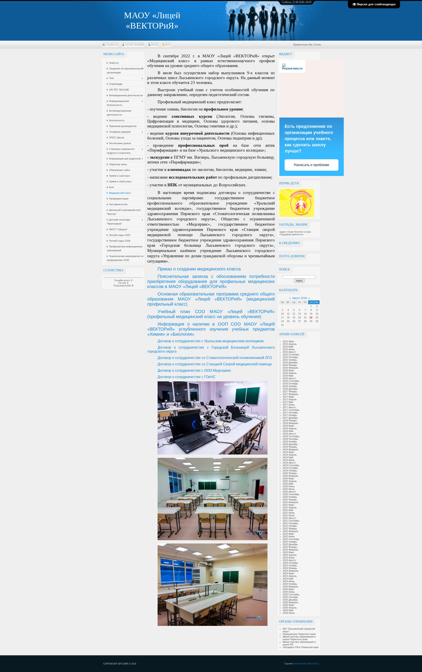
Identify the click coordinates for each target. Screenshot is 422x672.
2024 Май (288, 578)
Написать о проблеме (311, 165)
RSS (168, 44)
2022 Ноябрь (290, 541)
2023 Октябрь (290, 563)
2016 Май (288, 375)
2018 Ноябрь (290, 441)
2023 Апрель (290, 555)
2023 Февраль (290, 549)
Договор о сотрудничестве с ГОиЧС (187, 377)
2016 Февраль (290, 367)
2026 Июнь (289, 613)
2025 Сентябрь (291, 594)
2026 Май (288, 610)
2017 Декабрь (290, 418)
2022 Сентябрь (291, 539)
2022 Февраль (290, 531)
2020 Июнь (289, 486)
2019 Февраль (290, 449)
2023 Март (288, 552)
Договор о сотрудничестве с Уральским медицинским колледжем (211, 341)
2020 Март (288, 478)
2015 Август (289, 352)
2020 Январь (290, 473)
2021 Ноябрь (290, 526)
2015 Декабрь (290, 362)
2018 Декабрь (290, 444)
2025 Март (288, 589)
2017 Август (289, 407)
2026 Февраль (290, 602)
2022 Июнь (289, 536)
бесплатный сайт (302, 663)
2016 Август (289, 378)
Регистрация (134, 44)
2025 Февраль (290, 586)
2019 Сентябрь (291, 465)
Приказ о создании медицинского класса (199, 268)
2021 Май (288, 510)
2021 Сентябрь (291, 520)
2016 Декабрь (290, 389)
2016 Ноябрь (290, 386)
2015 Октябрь (290, 357)
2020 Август (289, 491)
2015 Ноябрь (290, 360)
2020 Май (288, 483)
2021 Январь (290, 499)
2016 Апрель (290, 373)
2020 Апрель (290, 481)
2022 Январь (290, 528)
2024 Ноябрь (290, 584)
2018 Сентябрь (291, 436)
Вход (154, 44)
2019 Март (288, 452)
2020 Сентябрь (291, 494)
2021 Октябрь (290, 523)
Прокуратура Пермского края (299, 634)
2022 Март (288, 534)
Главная (112, 44)
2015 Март (288, 341)
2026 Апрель (290, 607)
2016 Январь (290, 365)
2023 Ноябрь (290, 565)
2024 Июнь (289, 581)
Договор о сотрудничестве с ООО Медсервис (194, 370)
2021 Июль (289, 515)
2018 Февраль (290, 423)
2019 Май (288, 457)
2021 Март (288, 505)
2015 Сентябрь (291, 354)
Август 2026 (299, 298)
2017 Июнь (289, 404)
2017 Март (288, 396)
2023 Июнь (289, 557)
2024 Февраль (290, 570)
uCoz (316, 663)
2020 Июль (289, 489)
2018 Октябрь (290, 439)
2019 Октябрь (290, 468)
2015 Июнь (289, 349)
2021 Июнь (289, 512)
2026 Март (288, 605)
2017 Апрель (290, 399)
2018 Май (288, 431)
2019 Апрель (290, 454)
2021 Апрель (290, 507)
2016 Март (288, 370)
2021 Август (289, 518)
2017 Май (288, 402)
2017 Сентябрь (291, 410)
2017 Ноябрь (290, 415)
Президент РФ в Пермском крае (300, 647)
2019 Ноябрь (290, 470)
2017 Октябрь (290, 412)
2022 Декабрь (290, 544)
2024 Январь (290, 568)
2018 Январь (290, 420)
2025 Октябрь (290, 597)
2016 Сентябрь (291, 381)
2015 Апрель (290, 344)
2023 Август (289, 560)
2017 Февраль (290, 394)
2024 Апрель (290, 576)
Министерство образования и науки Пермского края (299, 638)
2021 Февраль (290, 502)
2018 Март (288, 425)
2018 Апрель (290, 428)
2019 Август (289, 462)
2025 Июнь (289, 591)
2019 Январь (290, 447)
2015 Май (288, 346)
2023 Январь (290, 547)
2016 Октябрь (290, 383)
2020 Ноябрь (290, 497)
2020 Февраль (290, 476)
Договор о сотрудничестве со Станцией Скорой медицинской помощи (215, 364)
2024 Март (288, 573)
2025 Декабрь (290, 599)
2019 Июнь (289, 460)
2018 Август (289, 433)
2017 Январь (290, 391)
